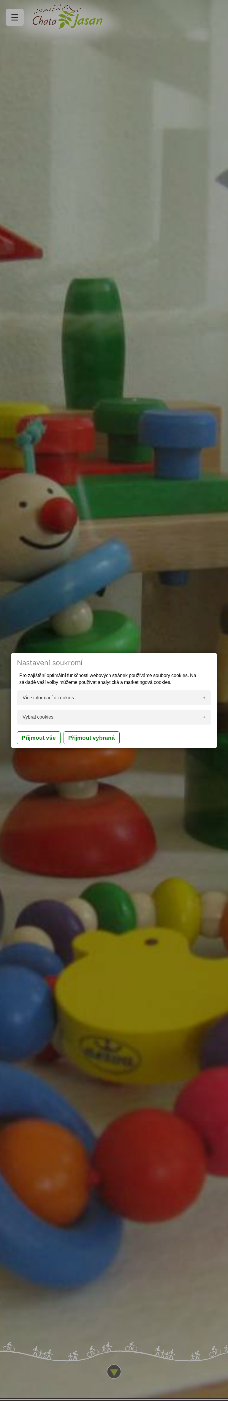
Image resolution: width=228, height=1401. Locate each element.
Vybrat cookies (38, 716)
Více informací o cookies (48, 697)
